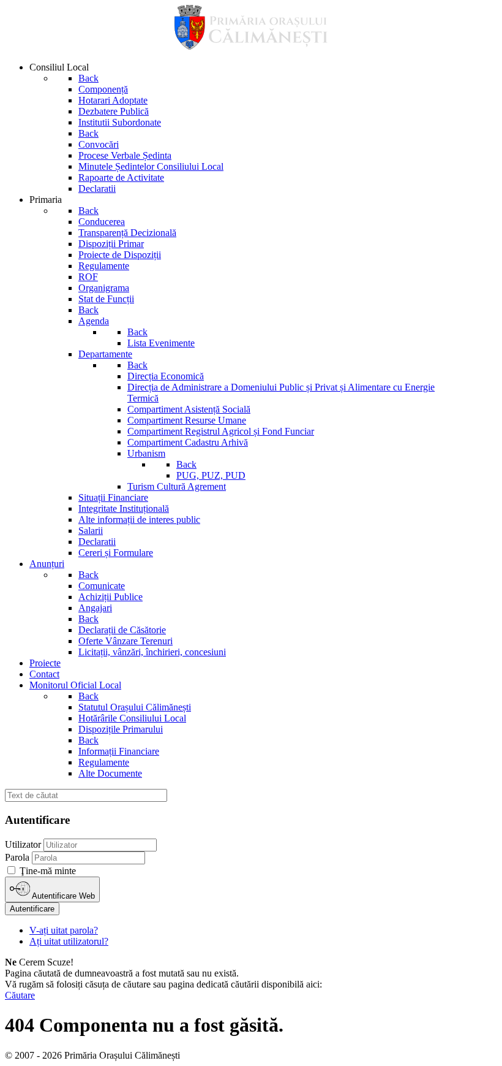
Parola (17, 857)
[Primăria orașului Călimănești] (251, 46)
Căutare (20, 995)
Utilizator (23, 844)
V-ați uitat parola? (63, 930)
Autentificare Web (62, 895)
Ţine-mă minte (48, 871)
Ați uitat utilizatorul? (68, 941)
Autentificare (32, 908)
